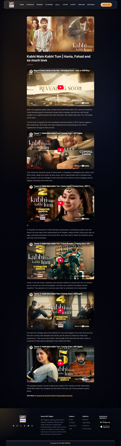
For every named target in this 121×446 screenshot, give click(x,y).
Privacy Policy (87, 429)
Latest (73, 4)
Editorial (91, 4)
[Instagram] (20, 425)
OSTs (57, 4)
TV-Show (72, 422)
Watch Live (106, 5)
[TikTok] (24, 425)
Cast (70, 429)
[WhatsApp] (32, 425)
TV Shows (49, 4)
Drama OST (72, 426)
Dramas (40, 4)
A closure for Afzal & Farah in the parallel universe (53, 396)
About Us (85, 419)
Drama (71, 419)
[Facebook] (13, 425)
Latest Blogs (86, 422)
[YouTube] (28, 425)
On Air (65, 4)
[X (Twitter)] (17, 425)
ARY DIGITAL (66, 443)
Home (22, 4)
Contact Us (86, 426)
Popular (81, 4)
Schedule (30, 4)
